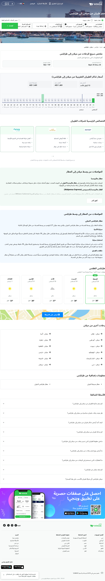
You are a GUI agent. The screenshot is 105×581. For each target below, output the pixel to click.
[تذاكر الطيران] (104, 47)
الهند (85, 545)
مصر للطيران (66, 551)
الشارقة (101, 543)
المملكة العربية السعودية (79, 538)
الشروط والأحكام (14, 548)
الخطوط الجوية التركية (63, 548)
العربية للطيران (65, 545)
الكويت (84, 540)
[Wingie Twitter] (8, 525)
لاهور (102, 548)
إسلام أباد (100, 551)
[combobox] (94, 26)
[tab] (53, 156)
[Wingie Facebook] (16, 525)
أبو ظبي (101, 540)
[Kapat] (4, 575)
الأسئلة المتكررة (14, 540)
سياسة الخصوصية (14, 545)
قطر (85, 551)
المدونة (17, 551)
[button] (93, 100)
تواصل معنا (15, 538)
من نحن (16, 543)
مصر (85, 543)
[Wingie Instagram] (12, 525)
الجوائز (17, 553)
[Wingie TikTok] (4, 526)
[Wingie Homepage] (96, 3)
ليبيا (101, 47)
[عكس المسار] (83, 26)
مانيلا (101, 545)
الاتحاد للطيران (65, 540)
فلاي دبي (66, 543)
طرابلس (96, 47)
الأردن (84, 548)
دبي (102, 538)
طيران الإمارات (65, 538)
